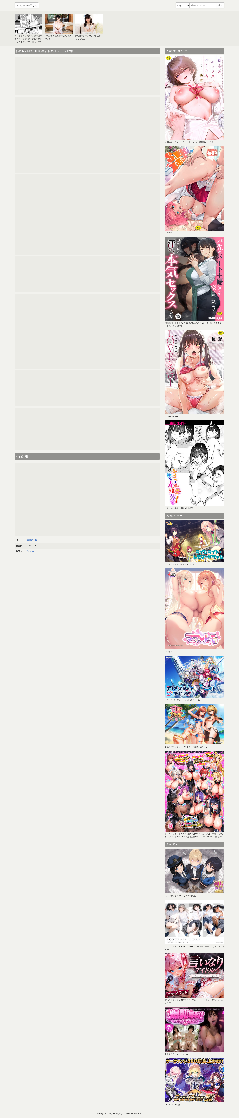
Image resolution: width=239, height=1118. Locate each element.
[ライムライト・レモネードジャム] (194, 541)
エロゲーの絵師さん (26, 5)
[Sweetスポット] (194, 188)
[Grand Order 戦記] (194, 1080)
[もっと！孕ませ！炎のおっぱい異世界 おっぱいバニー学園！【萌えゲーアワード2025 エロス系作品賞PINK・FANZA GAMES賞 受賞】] (194, 791)
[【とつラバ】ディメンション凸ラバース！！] (194, 677)
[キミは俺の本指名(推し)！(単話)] (194, 463)
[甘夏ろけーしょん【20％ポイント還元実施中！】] (194, 724)
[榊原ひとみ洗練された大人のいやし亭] (59, 24)
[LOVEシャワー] (194, 372)
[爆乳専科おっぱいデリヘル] (194, 1029)
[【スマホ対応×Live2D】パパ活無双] (194, 871)
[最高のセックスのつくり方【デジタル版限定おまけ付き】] (194, 97)
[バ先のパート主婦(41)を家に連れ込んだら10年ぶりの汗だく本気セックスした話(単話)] (194, 279)
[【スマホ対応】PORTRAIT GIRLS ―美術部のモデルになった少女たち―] (194, 922)
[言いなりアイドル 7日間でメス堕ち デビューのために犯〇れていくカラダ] (194, 975)
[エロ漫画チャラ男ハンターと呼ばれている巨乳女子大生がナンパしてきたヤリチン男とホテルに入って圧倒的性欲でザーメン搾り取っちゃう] (28, 24)
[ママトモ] (194, 608)
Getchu (30, 551)
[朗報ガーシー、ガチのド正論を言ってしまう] (89, 24)
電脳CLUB (32, 540)
